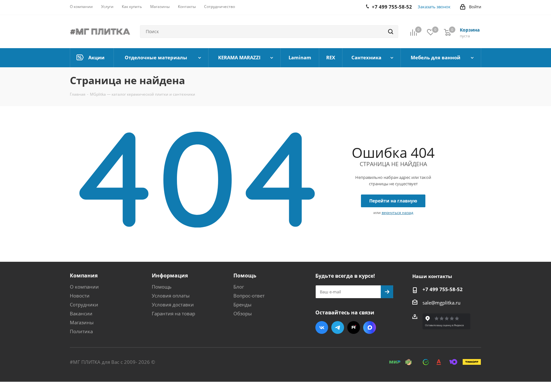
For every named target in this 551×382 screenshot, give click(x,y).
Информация (170, 275)
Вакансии (81, 313)
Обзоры (242, 313)
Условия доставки (173, 304)
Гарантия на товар (173, 313)
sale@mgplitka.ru (441, 302)
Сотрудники (84, 304)
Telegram (337, 327)
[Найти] (390, 31)
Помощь (162, 286)
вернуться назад (397, 212)
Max (369, 327)
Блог (238, 286)
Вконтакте (321, 327)
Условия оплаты (171, 295)
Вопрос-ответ (249, 295)
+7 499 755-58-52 (442, 289)
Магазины (82, 322)
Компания (84, 275)
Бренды (242, 304)
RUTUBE (353, 327)
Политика (81, 331)
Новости (80, 295)
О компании (84, 286)
